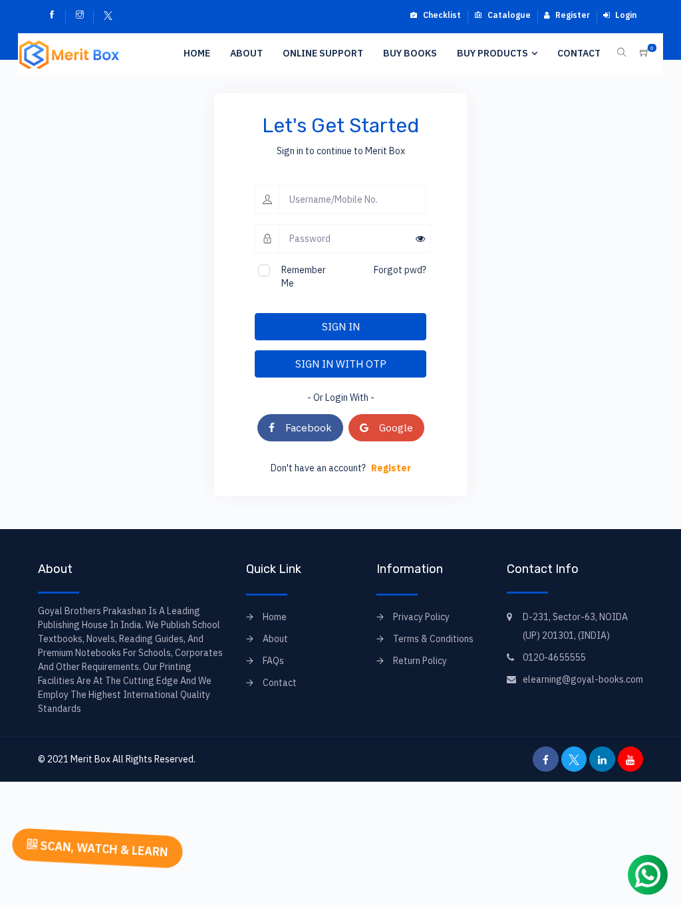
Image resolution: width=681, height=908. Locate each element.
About (246, 53)
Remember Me (303, 276)
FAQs (273, 661)
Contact (579, 53)
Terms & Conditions (433, 639)
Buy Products (492, 53)
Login (624, 15)
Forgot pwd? (400, 270)
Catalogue (508, 15)
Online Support (323, 53)
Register (571, 15)
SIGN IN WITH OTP (340, 363)
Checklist (441, 15)
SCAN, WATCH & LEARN (102, 848)
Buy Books (410, 53)
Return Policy (420, 661)
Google (390, 427)
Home (197, 53)
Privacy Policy (421, 617)
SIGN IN (341, 326)
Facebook (303, 427)
